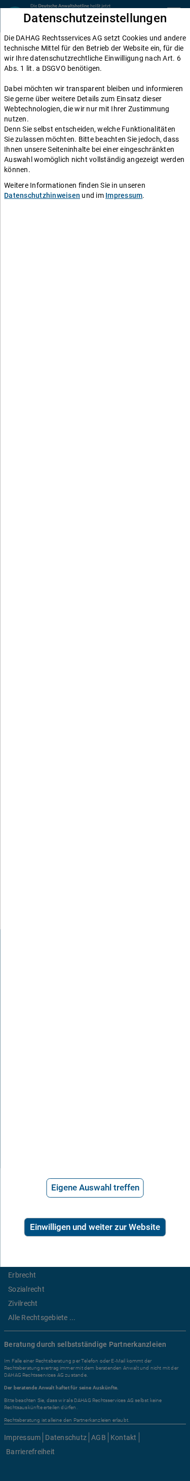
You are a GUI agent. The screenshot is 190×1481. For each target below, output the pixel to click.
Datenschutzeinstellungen (95, 18)
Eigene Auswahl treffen (95, 1187)
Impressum (123, 195)
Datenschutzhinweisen (42, 195)
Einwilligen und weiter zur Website (95, 1227)
